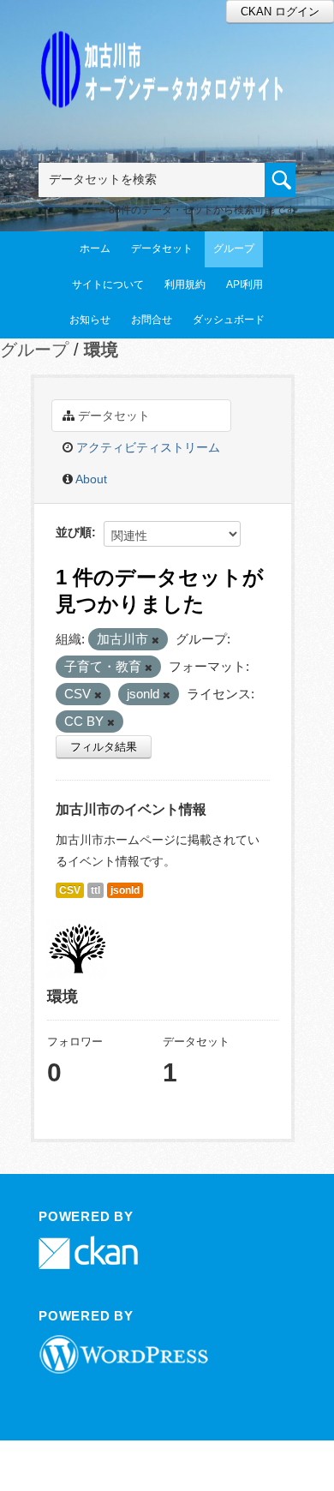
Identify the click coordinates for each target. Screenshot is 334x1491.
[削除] (155, 640)
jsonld (125, 890)
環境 (101, 349)
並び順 (74, 532)
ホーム (95, 248)
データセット (162, 248)
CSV (70, 890)
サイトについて (108, 284)
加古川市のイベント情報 (131, 809)
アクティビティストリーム (146, 447)
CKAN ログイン (280, 11)
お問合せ (151, 320)
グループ (233, 248)
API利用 (244, 284)
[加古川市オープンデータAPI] (167, 48)
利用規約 (185, 284)
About (90, 479)
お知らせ (89, 320)
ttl (95, 890)
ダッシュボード (229, 320)
